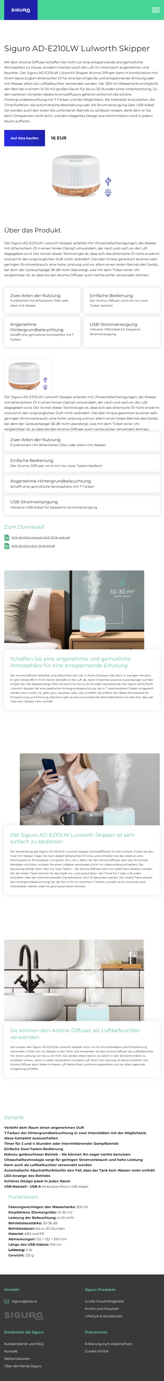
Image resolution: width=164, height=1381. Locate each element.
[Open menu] (156, 10)
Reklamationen (17, 1359)
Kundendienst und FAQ (23, 1344)
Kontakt (11, 1351)
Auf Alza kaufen (25, 138)
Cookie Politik (97, 1351)
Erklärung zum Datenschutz (108, 1344)
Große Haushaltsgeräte (104, 1301)
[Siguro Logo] (21, 10)
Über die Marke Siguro (23, 1366)
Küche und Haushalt (102, 1309)
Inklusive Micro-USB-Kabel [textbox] (46, 1187)
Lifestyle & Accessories (103, 1316)
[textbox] (79, 1143)
